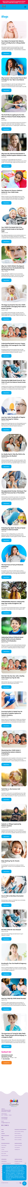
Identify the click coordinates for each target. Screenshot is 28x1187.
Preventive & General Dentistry (20, 1129)
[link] (20, 1183)
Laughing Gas (17, 1149)
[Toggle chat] (24, 1183)
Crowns (2, 1149)
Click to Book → (22, 2)
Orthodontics (3, 1159)
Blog (2, 1137)
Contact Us (6, 1062)
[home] (4, 7)
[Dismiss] (25, 1163)
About (2, 1131)
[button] (25, 7)
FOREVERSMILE (3, 1161)
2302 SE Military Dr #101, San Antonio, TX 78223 (7, 1055)
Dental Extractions (4, 1155)
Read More (6, 53)
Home (2, 1129)
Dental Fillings (3, 1145)
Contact (3, 1139)
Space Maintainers (18, 1137)
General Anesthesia (18, 1145)
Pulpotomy (3, 1147)
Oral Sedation (17, 1147)
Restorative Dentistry (5, 1143)
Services (3, 1133)
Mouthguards (17, 1163)
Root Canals (3, 1153)
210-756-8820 (6, 1058)
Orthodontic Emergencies (6, 1163)
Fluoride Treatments (18, 1135)
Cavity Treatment (4, 1151)
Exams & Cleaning (18, 1139)
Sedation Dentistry (18, 1143)
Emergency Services (18, 1161)
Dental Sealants (17, 1133)
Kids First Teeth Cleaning (19, 1131)
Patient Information (5, 1135)
